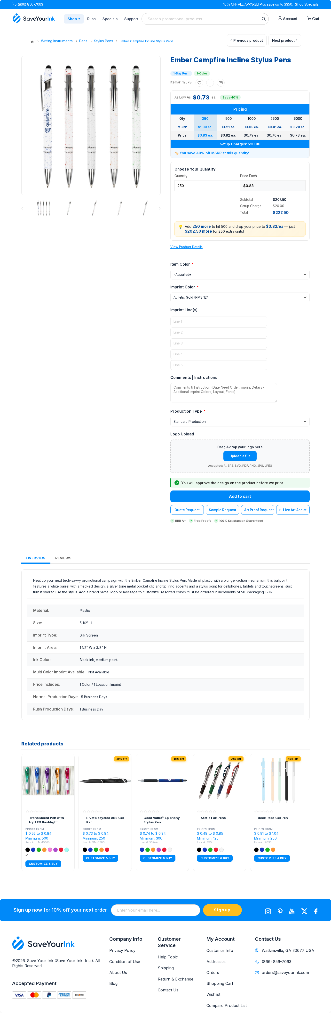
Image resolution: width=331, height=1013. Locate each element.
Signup (222, 909)
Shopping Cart (219, 983)
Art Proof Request (259, 510)
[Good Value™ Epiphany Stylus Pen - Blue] (162, 780)
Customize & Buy (43, 864)
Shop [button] (74, 18)
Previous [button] (23, 208)
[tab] (35, 558)
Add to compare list (210, 83)
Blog (113, 983)
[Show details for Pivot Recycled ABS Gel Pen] (105, 780)
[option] (43, 208)
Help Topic (168, 957)
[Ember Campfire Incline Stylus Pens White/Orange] (120, 208)
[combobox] (205, 19)
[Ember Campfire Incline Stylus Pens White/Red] (94, 208)
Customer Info (219, 950)
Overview (36, 558)
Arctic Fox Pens (213, 818)
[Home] (32, 42)
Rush (91, 18)
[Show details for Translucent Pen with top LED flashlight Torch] (48, 780)
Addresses (216, 961)
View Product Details (186, 247)
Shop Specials (306, 4)
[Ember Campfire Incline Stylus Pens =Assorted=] (43, 208)
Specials (110, 18)
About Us (118, 972)
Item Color (180, 264)
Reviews (63, 558)
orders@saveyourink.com (285, 972)
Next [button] (159, 208)
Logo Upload (182, 434)
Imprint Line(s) (184, 309)
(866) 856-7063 (30, 4)
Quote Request (187, 510)
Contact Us (168, 990)
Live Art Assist (295, 510)
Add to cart (240, 496)
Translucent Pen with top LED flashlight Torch (46, 820)
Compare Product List (226, 1005)
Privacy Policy (122, 950)
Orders (212, 972)
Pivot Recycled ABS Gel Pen (105, 820)
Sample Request (222, 510)
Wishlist (213, 994)
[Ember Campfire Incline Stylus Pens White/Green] (69, 208)
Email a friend (221, 83)
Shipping (166, 967)
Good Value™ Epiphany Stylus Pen (161, 820)
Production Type (186, 411)
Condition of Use (124, 961)
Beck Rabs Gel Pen (273, 818)
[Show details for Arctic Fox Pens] (219, 780)
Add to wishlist (199, 83)
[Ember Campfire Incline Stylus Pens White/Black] (145, 208)
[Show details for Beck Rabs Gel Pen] (276, 780)
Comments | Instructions (193, 377)
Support (131, 18)
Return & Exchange (175, 979)
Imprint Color (183, 287)
